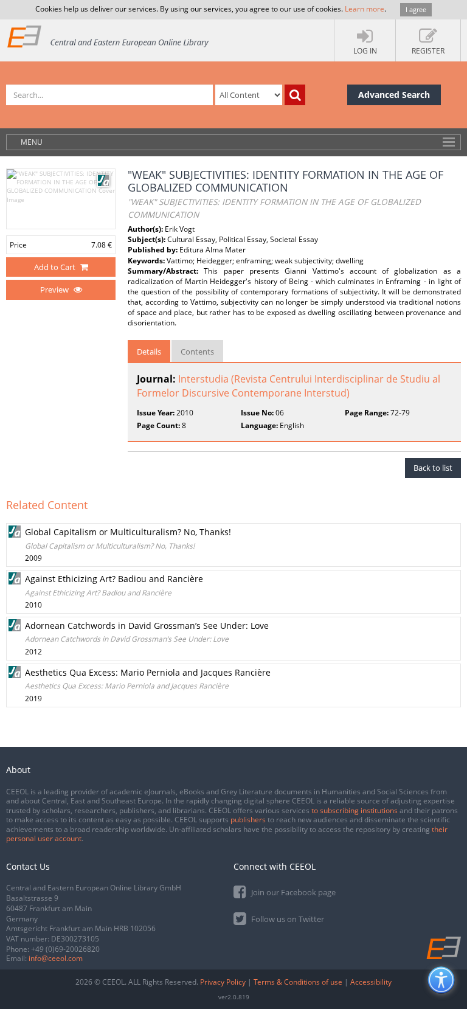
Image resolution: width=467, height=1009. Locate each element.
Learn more (364, 9)
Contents (197, 351)
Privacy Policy (223, 982)
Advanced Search (394, 94)
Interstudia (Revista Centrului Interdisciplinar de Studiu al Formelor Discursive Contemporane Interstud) (288, 386)
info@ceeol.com (56, 958)
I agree (416, 9)
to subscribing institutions (354, 810)
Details (149, 351)
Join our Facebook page (292, 892)
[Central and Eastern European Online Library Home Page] (108, 36)
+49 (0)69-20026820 (65, 949)
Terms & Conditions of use (298, 982)
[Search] (295, 95)
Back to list (432, 467)
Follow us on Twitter (286, 919)
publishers (248, 819)
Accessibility (371, 982)
